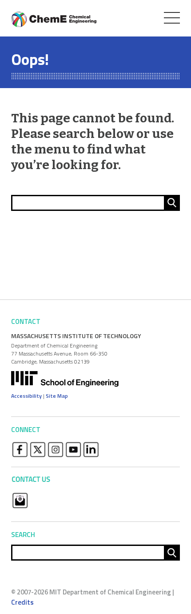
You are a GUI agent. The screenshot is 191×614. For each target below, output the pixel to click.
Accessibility (26, 396)
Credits (22, 602)
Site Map (57, 396)
